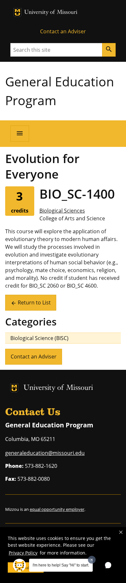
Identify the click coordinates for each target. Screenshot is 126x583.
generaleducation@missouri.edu (45, 452)
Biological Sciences (62, 210)
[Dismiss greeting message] (92, 560)
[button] (121, 532)
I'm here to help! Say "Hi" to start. (61, 565)
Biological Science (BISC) (39, 338)
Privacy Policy (23, 553)
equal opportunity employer (57, 509)
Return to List (31, 302)
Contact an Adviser (63, 31)
